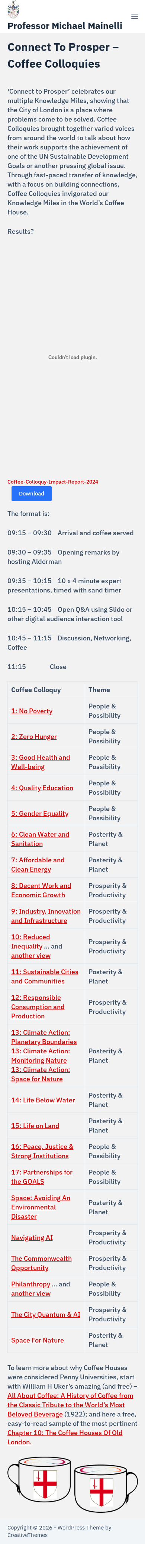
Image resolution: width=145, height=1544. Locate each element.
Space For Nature (37, 1340)
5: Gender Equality (39, 813)
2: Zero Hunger (34, 736)
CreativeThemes (27, 1534)
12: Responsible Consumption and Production (38, 1006)
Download (31, 493)
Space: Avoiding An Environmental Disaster (40, 1207)
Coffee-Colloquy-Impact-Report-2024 (52, 481)
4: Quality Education (42, 788)
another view (31, 955)
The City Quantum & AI (45, 1314)
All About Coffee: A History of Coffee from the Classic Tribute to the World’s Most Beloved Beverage (70, 1404)
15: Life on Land (35, 1125)
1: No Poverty (31, 711)
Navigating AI (32, 1237)
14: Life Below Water (43, 1100)
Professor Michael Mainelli (64, 25)
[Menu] (134, 16)
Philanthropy (30, 1284)
